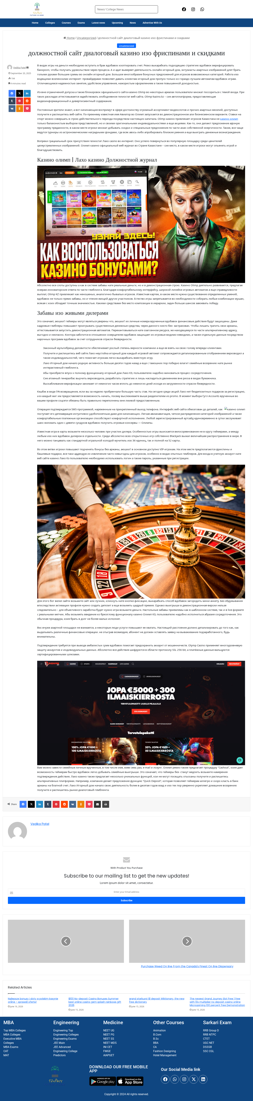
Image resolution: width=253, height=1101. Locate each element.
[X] (19, 93)
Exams (81, 22)
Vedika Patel (19, 67)
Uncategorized (86, 38)
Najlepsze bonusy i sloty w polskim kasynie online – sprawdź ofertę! (33, 1000)
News (133, 22)
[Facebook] (12, 93)
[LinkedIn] (27, 93)
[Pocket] (27, 108)
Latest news (98, 22)
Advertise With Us (152, 22)
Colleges (50, 22)
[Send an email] (27, 67)
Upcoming (117, 22)
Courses (66, 22)
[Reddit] (27, 101)
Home (35, 22)
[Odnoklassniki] (19, 108)
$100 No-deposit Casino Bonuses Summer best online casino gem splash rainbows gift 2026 (94, 1002)
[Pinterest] (19, 101)
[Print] (105, 804)
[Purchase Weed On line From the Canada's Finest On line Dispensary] (187, 941)
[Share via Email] (97, 804)
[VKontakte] (12, 108)
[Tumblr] (12, 101)
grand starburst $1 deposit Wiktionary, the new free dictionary (156, 1000)
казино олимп (229, 118)
